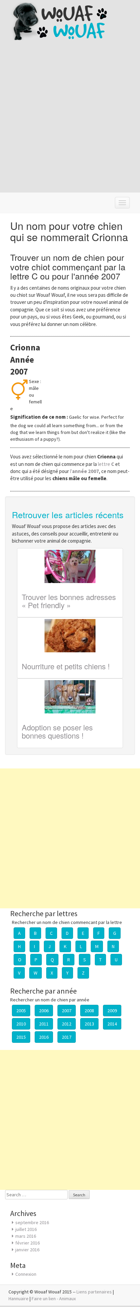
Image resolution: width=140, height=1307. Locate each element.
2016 (44, 1037)
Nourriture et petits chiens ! (66, 666)
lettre (106, 464)
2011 (44, 1024)
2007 (66, 1011)
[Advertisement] (70, 120)
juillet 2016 (26, 1229)
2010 (21, 1024)
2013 (89, 1024)
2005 (21, 1011)
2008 (89, 1011)
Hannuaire (18, 1298)
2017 (66, 1037)
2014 (112, 1024)
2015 (21, 1037)
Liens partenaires (94, 1292)
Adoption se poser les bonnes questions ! (57, 731)
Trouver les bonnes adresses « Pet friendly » (69, 601)
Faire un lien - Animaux (54, 1298)
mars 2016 (25, 1236)
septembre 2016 (32, 1222)
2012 (66, 1024)
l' (84, 471)
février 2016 (27, 1243)
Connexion (25, 1274)
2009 (112, 1011)
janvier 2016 (27, 1250)
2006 (44, 1011)
